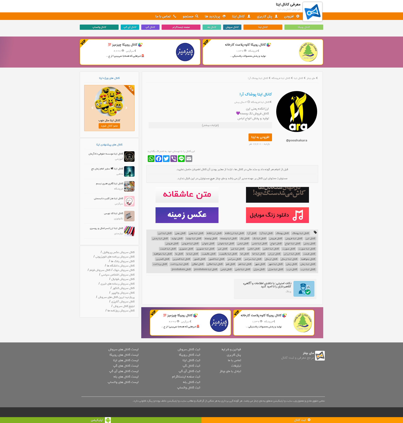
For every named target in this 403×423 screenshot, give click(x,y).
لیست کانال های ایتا (126, 360)
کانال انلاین (253, 249)
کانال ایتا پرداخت (179, 264)
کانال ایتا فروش (294, 239)
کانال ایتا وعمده (229, 239)
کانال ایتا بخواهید (163, 254)
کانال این (310, 239)
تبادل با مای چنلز (230, 371)
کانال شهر (260, 264)
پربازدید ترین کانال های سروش (116, 297)
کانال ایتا (239, 16)
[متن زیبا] (187, 195)
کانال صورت (289, 249)
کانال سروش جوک (124, 270)
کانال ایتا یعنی (196, 233)
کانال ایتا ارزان (292, 254)
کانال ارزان (274, 254)
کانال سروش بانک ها (123, 261)
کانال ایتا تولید (193, 239)
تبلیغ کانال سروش (124, 306)
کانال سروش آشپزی (123, 301)
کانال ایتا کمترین (181, 259)
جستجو (188, 16)
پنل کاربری (265, 16)
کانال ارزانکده (214, 233)
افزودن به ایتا (260, 137)
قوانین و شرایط (231, 349)
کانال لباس (243, 244)
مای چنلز (311, 78)
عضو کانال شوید (108, 126)
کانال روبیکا (304, 27)
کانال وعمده (211, 239)
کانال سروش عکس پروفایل (119, 252)
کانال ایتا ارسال (289, 259)
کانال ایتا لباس (259, 244)
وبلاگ (288, 292)
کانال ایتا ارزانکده (234, 233)
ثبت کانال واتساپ (188, 387)
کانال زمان (291, 264)
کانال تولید (176, 239)
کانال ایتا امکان (214, 264)
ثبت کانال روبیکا (189, 354)
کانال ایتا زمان (308, 264)
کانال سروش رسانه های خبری (118, 283)
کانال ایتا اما (259, 254)
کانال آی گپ (129, 27)
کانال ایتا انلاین (271, 249)
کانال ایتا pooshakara (205, 270)
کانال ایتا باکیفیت (228, 254)
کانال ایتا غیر (237, 249)
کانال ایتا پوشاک (300, 233)
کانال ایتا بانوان (226, 244)
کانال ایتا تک (259, 239)
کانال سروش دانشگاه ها (121, 265)
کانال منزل (259, 270)
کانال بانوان (208, 244)
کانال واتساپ (99, 27)
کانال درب (292, 270)
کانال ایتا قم (245, 264)
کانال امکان (197, 264)
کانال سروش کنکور (124, 288)
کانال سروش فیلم (100, 270)
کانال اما (245, 254)
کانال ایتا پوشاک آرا (256, 94)
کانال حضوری (186, 249)
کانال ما (179, 254)
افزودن (289, 16)
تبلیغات (236, 365)
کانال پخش (309, 244)
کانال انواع (276, 244)
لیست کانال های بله (126, 376)
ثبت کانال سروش (189, 349)
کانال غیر (222, 249)
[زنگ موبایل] (277, 215)
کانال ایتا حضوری (205, 249)
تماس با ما (164, 16)
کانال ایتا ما (192, 254)
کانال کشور (199, 259)
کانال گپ (150, 27)
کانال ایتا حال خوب (108, 120)
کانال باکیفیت (208, 254)
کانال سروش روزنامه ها (121, 310)
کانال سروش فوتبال (123, 279)
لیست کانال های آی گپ (124, 371)
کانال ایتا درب (308, 270)
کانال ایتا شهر (276, 264)
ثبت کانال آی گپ (189, 371)
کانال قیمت (309, 254)
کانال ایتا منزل (275, 270)
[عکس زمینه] (187, 215)
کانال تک (244, 239)
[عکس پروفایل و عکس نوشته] (277, 195)
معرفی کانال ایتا (288, 4)
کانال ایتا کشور (216, 259)
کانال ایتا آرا (266, 233)
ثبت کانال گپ (191, 365)
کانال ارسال (271, 259)
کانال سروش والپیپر (123, 292)
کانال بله (211, 27)
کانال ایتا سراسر (253, 259)
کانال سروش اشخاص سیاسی (118, 274)
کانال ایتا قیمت (168, 249)
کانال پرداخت (160, 264)
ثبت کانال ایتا (191, 360)
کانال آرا (251, 233)
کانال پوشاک (282, 233)
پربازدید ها (213, 16)
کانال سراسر (234, 259)
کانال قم (230, 264)
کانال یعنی (180, 233)
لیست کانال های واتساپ (123, 382)
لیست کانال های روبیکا (124, 354)
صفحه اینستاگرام (181, 27)
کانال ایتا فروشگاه (281, 78)
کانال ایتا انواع (292, 244)
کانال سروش (232, 27)
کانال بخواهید (308, 259)
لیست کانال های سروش (123, 349)
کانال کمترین (162, 259)
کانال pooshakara (181, 270)
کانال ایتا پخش (160, 239)
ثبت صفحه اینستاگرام (186, 376)
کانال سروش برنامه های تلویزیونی (115, 256)
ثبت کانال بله (191, 382)
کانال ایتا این (164, 233)
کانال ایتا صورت (307, 249)
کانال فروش (276, 239)
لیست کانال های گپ (126, 365)
